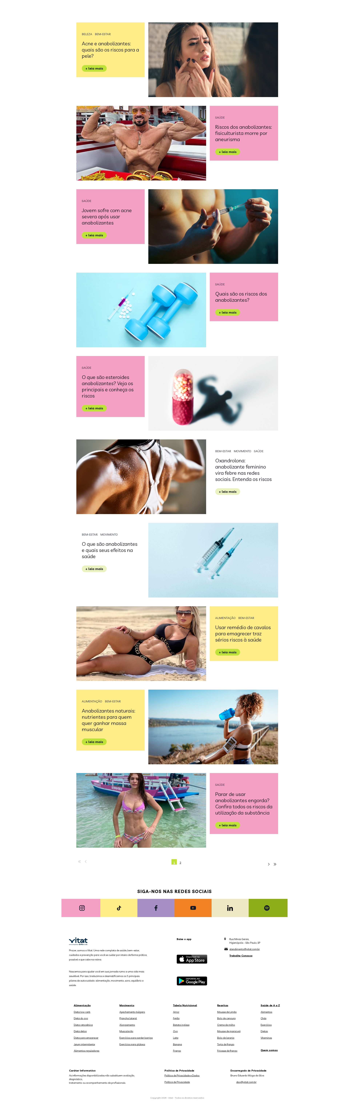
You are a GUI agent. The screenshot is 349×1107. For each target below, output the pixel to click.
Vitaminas (266, 1037)
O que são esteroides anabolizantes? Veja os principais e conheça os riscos (108, 386)
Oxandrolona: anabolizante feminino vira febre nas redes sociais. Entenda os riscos (243, 469)
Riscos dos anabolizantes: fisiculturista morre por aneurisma (243, 133)
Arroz (176, 1012)
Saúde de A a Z (270, 1005)
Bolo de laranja (225, 1037)
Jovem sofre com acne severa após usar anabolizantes (107, 216)
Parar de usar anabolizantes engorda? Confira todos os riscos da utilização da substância (243, 803)
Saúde (220, 117)
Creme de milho (226, 1025)
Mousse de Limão (227, 1012)
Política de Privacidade (177, 1082)
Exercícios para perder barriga (136, 1037)
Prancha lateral (128, 1018)
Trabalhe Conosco (240, 955)
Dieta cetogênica (83, 1025)
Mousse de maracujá (228, 1031)
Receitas (222, 1005)
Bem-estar (103, 34)
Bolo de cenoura (226, 1018)
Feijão (176, 1018)
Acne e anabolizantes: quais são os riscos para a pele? (110, 49)
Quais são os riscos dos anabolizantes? (241, 296)
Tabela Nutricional (185, 1005)
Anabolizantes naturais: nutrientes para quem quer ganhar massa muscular (108, 719)
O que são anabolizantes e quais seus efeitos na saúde (109, 550)
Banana (177, 1044)
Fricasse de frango (227, 1050)
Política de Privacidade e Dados (182, 1075)
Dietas (264, 1031)
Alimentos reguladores (86, 1050)
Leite (175, 1037)
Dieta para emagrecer (86, 1037)
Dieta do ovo (81, 1018)
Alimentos (266, 1012)
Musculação (126, 1031)
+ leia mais (94, 68)
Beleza (87, 34)
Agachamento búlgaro (132, 1012)
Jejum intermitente (84, 1044)
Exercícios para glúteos (132, 1044)
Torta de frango (225, 1044)
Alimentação (225, 618)
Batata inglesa (181, 1025)
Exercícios (266, 1025)
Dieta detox (80, 1031)
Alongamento (127, 1025)
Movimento (242, 451)
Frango (177, 1050)
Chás (263, 1018)
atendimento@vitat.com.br (244, 949)
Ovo (175, 1031)
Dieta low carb (82, 1012)
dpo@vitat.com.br (246, 1082)
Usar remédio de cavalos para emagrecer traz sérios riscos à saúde (243, 633)
